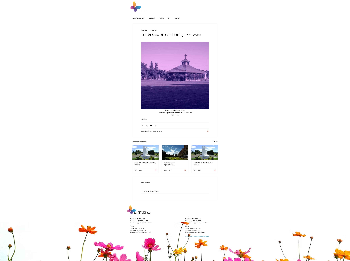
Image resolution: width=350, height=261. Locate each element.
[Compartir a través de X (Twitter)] (146, 126)
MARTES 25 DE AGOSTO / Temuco (203, 164)
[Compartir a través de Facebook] (142, 126)
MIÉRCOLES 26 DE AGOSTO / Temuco (145, 164)
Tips (168, 18)
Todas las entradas (138, 18)
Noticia (161, 18)
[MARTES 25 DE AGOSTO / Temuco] (204, 152)
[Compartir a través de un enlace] (155, 126)
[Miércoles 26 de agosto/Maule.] (175, 152)
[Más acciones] (208, 30)
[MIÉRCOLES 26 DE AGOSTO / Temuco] (145, 152)
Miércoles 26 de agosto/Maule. (169, 164)
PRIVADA (177, 18)
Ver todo (215, 141)
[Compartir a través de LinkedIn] (151, 126)
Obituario (152, 18)
